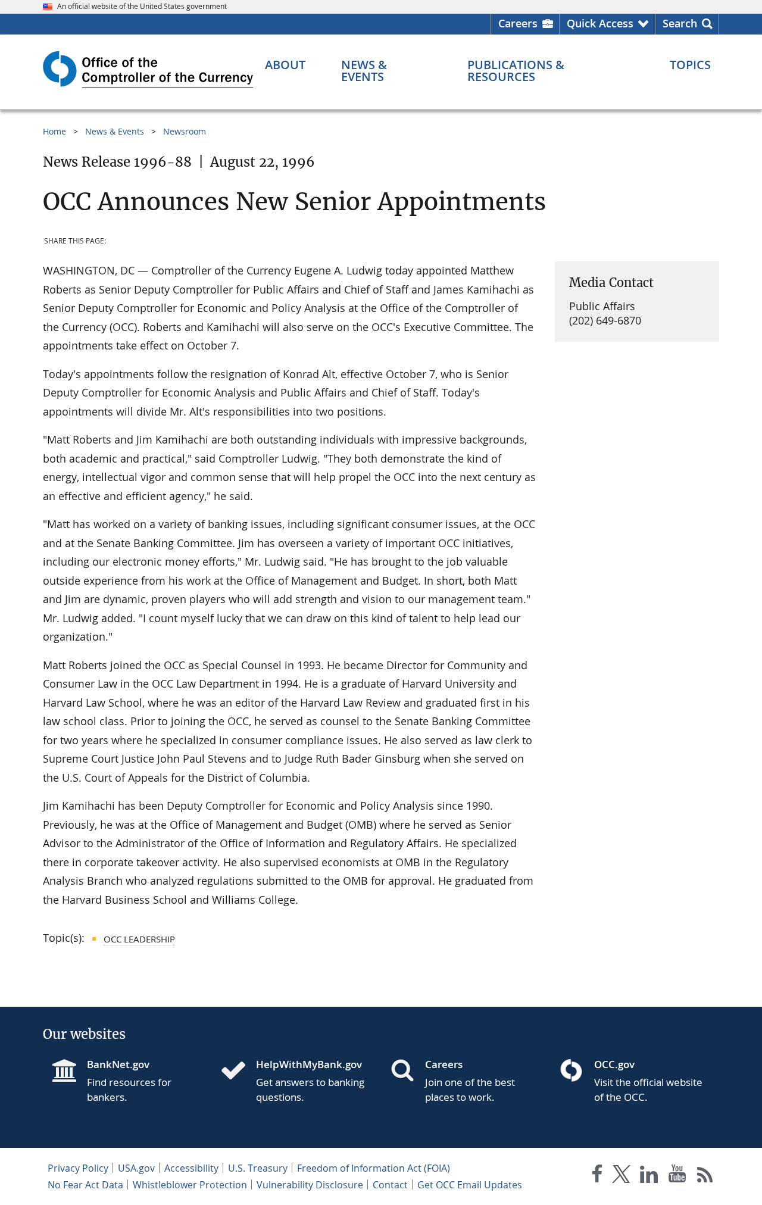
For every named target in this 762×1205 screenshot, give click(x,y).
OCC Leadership (139, 939)
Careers (518, 23)
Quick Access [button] (600, 23)
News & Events (114, 131)
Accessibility (191, 1168)
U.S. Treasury (258, 1168)
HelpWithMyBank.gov (309, 1064)
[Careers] (407, 1072)
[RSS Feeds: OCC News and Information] (705, 1176)
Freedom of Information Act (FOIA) (373, 1168)
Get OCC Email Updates (469, 1184)
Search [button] (680, 23)
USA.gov (136, 1168)
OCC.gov (614, 1064)
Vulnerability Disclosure (310, 1184)
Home (54, 131)
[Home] (238, 1072)
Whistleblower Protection (190, 1184)
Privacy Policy (78, 1168)
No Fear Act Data (85, 1184)
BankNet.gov (118, 1064)
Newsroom (184, 131)
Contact (390, 1184)
